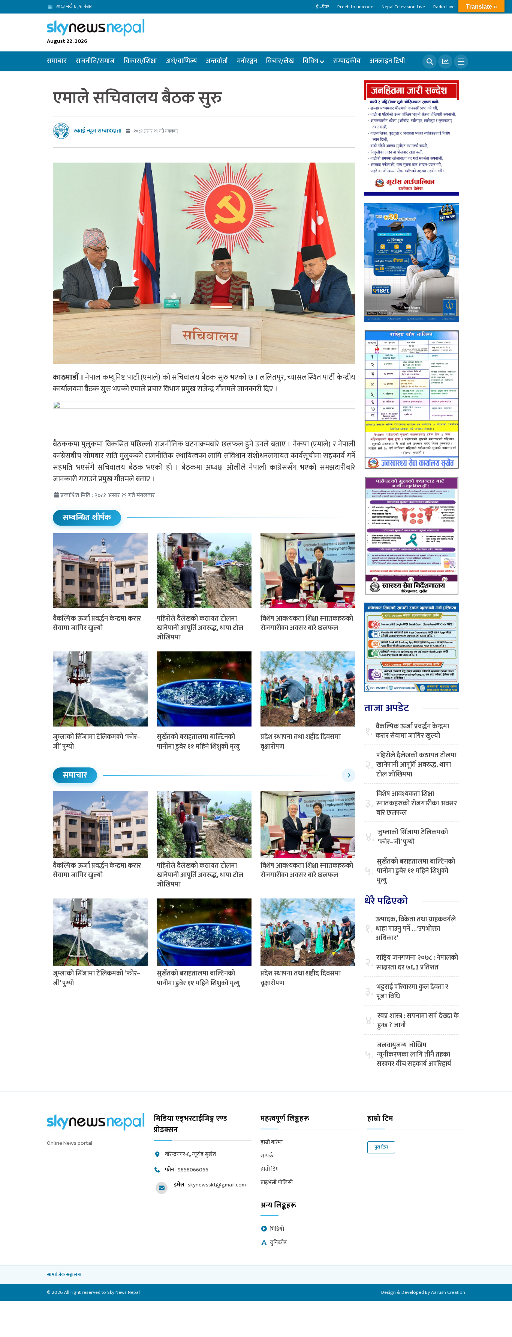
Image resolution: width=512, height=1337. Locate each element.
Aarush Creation (448, 1292)
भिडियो (277, 1229)
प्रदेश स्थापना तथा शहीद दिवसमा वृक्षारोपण (300, 741)
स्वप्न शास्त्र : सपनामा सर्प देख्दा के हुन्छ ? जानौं (418, 1020)
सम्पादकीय (347, 61)
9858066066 (193, 1169)
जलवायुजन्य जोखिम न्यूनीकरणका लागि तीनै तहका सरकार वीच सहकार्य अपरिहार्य (414, 1055)
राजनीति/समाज (95, 61)
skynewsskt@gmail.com (217, 1184)
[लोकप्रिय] (445, 61)
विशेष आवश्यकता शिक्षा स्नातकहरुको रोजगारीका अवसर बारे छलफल (306, 623)
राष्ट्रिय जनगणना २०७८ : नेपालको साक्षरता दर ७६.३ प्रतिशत (417, 962)
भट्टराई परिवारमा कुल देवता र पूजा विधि (412, 992)
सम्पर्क (267, 1156)
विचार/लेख (280, 61)
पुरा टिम (381, 1147)
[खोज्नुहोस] (429, 61)
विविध (310, 61)
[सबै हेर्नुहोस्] (348, 775)
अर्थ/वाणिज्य (181, 61)
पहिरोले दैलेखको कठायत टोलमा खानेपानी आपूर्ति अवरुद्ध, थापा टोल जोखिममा (200, 628)
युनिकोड (278, 1243)
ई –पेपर (322, 7)
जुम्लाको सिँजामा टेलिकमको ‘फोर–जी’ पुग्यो (97, 741)
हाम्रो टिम (269, 1169)
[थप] (461, 61)
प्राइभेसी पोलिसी (276, 1183)
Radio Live (444, 7)
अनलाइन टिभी (387, 61)
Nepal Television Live (403, 7)
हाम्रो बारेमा (271, 1142)
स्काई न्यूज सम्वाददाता (97, 131)
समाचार (57, 61)
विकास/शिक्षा (140, 61)
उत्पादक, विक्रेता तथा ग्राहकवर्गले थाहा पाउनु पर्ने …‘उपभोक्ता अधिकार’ (416, 929)
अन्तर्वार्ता (217, 61)
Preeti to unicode (355, 7)
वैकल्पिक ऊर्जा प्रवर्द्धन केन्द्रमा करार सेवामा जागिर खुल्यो (97, 623)
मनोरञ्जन (247, 61)
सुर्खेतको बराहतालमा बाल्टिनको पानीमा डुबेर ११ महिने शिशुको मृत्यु (198, 741)
